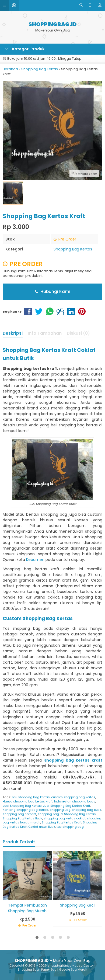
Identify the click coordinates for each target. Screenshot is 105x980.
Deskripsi (13, 333)
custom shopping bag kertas (73, 797)
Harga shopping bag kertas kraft (28, 801)
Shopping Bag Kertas (73, 249)
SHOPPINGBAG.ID (53, 24)
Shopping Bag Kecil (77, 905)
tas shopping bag (70, 827)
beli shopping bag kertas (31, 797)
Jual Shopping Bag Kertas (22, 806)
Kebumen (35, 559)
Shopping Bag (60, 810)
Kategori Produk (27, 49)
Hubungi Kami (54, 291)
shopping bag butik (86, 810)
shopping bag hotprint (19, 814)
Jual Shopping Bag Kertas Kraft (66, 806)
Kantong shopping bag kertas (25, 810)
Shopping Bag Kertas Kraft (62, 822)
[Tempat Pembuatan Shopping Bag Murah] (27, 875)
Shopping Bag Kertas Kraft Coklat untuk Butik (50, 824)
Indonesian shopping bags (74, 801)
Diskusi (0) (78, 333)
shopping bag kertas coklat (65, 818)
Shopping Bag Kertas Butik (22, 818)
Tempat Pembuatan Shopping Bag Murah (27, 908)
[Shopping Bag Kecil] (77, 875)
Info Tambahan (45, 333)
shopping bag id (50, 814)
